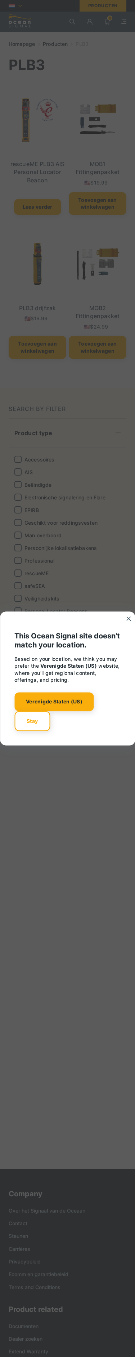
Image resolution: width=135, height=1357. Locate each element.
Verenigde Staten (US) (54, 701)
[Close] (128, 618)
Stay (32, 721)
